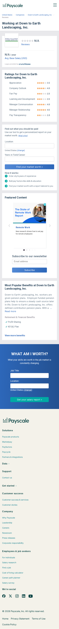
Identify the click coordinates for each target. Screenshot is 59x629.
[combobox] (29, 145)
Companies (20, 15)
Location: (9, 141)
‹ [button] (9, 225)
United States (7, 15)
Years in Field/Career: (15, 155)
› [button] (50, 225)
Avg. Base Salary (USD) (16, 58)
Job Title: (14, 370)
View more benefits (15, 335)
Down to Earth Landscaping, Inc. (40, 15)
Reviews (25, 44)
